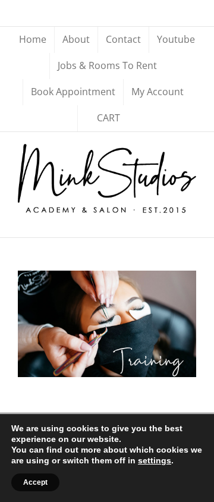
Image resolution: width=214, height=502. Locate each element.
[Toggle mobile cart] (170, 219)
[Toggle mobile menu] (191, 219)
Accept (35, 482)
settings (154, 460)
